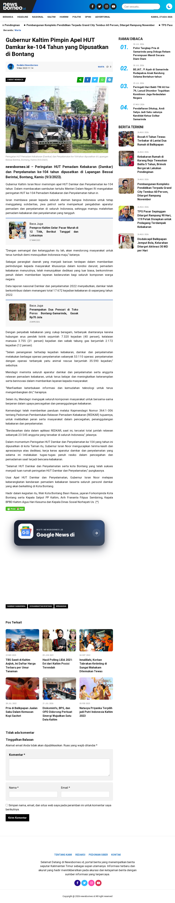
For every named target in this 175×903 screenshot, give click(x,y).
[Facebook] (92, 6)
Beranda (8, 17)
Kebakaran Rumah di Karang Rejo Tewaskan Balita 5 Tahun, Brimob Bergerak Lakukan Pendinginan (152, 164)
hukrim (64, 17)
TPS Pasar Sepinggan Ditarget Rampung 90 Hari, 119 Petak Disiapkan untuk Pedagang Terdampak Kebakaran (154, 219)
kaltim (52, 17)
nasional (37, 17)
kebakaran (67, 352)
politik (76, 17)
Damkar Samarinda (16, 606)
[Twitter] (99, 6)
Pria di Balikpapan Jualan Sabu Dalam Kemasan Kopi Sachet (21, 711)
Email (65, 787)
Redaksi (80, 854)
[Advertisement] (59, 575)
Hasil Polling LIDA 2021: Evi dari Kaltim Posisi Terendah (58, 663)
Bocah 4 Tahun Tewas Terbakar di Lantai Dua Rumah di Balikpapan (151, 140)
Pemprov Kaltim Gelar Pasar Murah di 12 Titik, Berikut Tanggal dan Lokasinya (54, 231)
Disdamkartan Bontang (41, 606)
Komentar (17, 754)
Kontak (116, 854)
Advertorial (102, 17)
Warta (18, 30)
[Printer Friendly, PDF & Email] (15, 510)
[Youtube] (113, 6)
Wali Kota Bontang (50, 493)
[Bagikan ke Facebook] (87, 80)
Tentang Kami (63, 854)
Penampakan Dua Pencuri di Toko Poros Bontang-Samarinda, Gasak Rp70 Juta (54, 313)
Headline (22, 17)
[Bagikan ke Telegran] (109, 80)
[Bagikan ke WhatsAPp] (102, 80)
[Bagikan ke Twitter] (95, 80)
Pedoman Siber (98, 854)
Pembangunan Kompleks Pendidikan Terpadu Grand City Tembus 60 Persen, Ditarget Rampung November (70, 25)
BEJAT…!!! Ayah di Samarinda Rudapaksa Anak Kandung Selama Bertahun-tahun (150, 73)
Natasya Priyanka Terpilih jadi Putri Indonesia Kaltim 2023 (96, 711)
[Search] (157, 6)
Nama (14, 787)
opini (88, 17)
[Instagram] (106, 6)
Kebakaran (61, 606)
